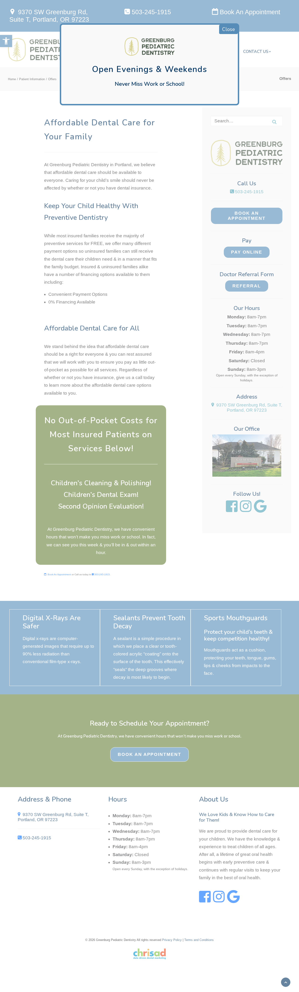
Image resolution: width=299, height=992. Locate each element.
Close (228, 29)
